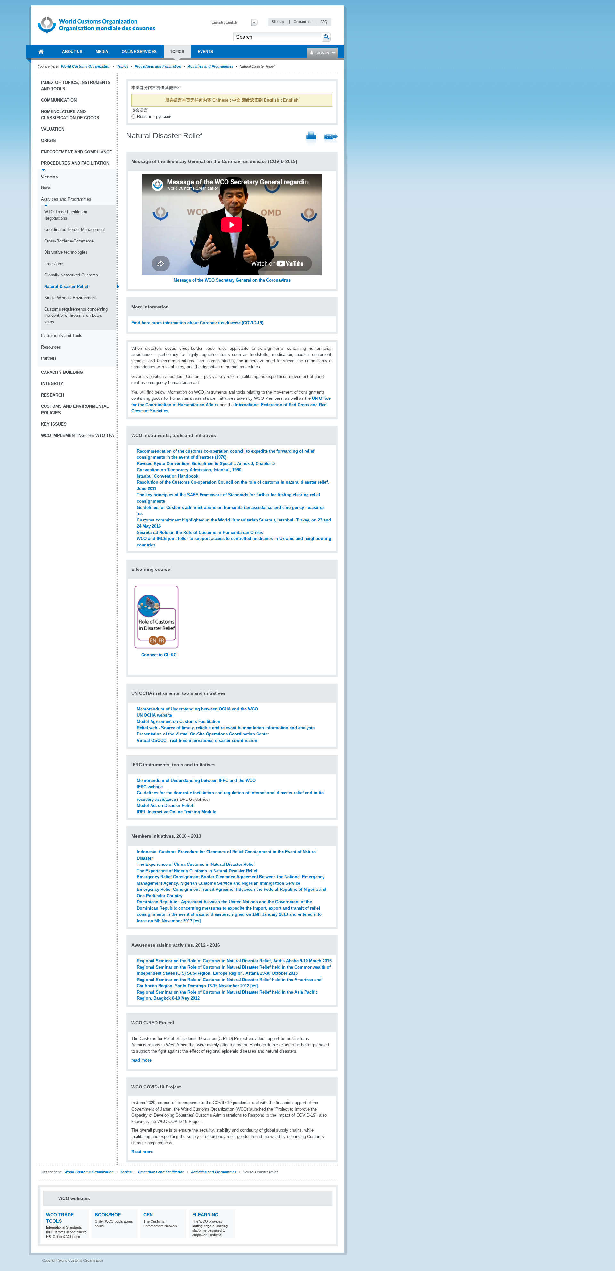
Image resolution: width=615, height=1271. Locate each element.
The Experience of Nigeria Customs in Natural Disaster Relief (197, 870)
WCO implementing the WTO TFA (77, 435)
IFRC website (150, 786)
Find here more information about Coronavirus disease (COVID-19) (197, 322)
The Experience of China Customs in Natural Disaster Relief (196, 864)
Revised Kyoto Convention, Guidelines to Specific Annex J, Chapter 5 (206, 463)
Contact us (303, 22)
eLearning (205, 1214)
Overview (49, 176)
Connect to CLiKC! (159, 654)
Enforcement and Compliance (76, 152)
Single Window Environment (70, 297)
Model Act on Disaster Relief (165, 805)
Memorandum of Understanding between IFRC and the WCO (196, 780)
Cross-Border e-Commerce (69, 241)
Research (52, 395)
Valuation (52, 129)
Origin (48, 140)
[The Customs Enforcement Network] (181, 1234)
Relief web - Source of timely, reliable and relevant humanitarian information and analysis (226, 728)
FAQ (323, 22)
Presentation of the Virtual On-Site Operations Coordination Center (203, 734)
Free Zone (53, 263)
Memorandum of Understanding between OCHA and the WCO (197, 709)
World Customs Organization (86, 66)
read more (141, 1060)
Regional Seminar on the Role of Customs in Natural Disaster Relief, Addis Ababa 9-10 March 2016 (234, 960)
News (46, 187)
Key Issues (54, 424)
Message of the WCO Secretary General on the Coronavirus (232, 280)
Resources (51, 347)
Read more (142, 1151)
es (140, 513)
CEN (148, 1214)
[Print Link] (311, 139)
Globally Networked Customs (71, 275)
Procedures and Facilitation (158, 66)
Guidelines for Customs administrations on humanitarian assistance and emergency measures (230, 507)
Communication (59, 100)
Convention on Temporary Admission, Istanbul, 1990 (189, 469)
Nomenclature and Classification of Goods (70, 114)
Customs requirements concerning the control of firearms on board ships (76, 315)
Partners (49, 358)
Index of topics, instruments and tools (76, 85)
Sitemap (278, 22)
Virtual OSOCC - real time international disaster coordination (197, 740)
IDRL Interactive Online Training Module (176, 811)
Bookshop (108, 1214)
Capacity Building (62, 372)
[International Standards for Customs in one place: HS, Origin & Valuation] (83, 1234)
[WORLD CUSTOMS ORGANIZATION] (41, 51)
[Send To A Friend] (331, 139)
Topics (122, 66)
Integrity (52, 383)
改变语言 (139, 110)
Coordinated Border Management (74, 229)
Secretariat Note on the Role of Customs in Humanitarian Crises (200, 532)
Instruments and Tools (61, 335)
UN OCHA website (154, 715)
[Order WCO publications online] (132, 1234)
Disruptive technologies (65, 252)
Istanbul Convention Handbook (167, 476)
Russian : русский (154, 116)
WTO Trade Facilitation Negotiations (65, 215)
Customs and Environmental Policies (75, 409)
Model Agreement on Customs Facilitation (178, 721)
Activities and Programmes (210, 66)
